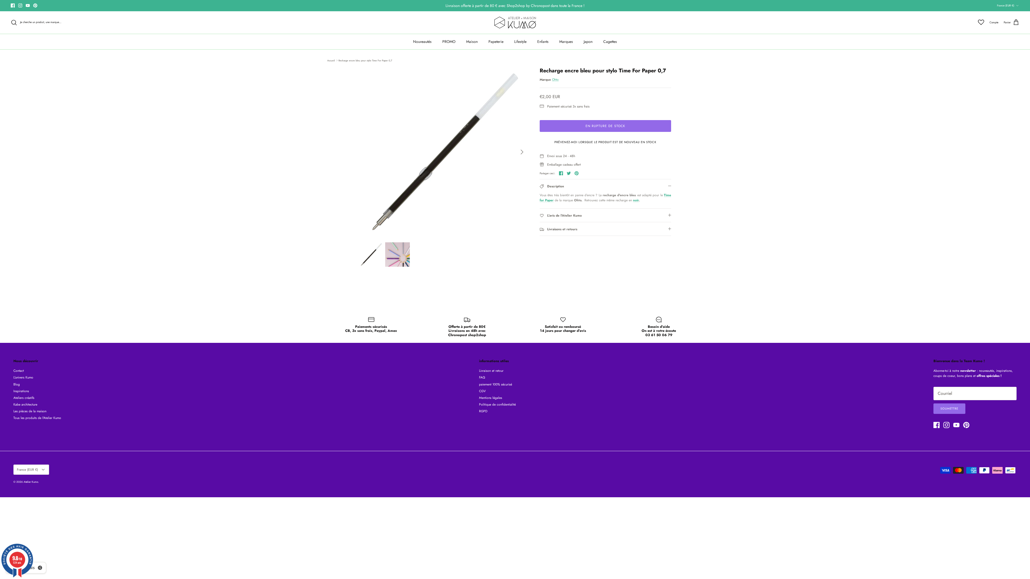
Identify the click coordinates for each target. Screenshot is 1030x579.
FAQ (482, 377)
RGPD (483, 411)
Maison (472, 41)
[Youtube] (28, 5)
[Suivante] (522, 152)
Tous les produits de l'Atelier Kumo (37, 417)
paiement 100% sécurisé (495, 384)
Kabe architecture (25, 404)
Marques (566, 41)
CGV (482, 391)
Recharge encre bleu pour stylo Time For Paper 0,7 (365, 60)
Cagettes (610, 41)
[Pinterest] (35, 5)
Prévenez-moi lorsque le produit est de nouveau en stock (605, 142)
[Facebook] (13, 5)
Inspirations (21, 391)
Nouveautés (422, 41)
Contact (18, 370)
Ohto (555, 79)
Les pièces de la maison (29, 411)
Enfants (543, 41)
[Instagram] (20, 5)
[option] (443, 152)
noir (636, 200)
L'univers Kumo (23, 377)
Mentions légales (490, 397)
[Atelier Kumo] (515, 22)
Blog (16, 384)
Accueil (331, 60)
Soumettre (949, 408)
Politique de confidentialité (497, 404)
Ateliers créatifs (23, 397)
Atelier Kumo (31, 482)
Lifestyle (520, 41)
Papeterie (495, 41)
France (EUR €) (1005, 5)
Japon (588, 41)
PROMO (448, 41)
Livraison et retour (491, 370)
